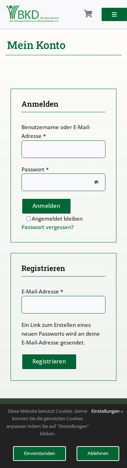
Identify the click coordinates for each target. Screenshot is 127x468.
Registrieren (49, 361)
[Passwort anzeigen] (96, 182)
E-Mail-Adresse (42, 291)
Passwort (35, 169)
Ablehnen (97, 453)
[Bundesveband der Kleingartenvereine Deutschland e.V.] (32, 7)
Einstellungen (106, 411)
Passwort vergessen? (48, 226)
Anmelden (46, 206)
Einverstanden (39, 453)
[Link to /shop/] (88, 14)
